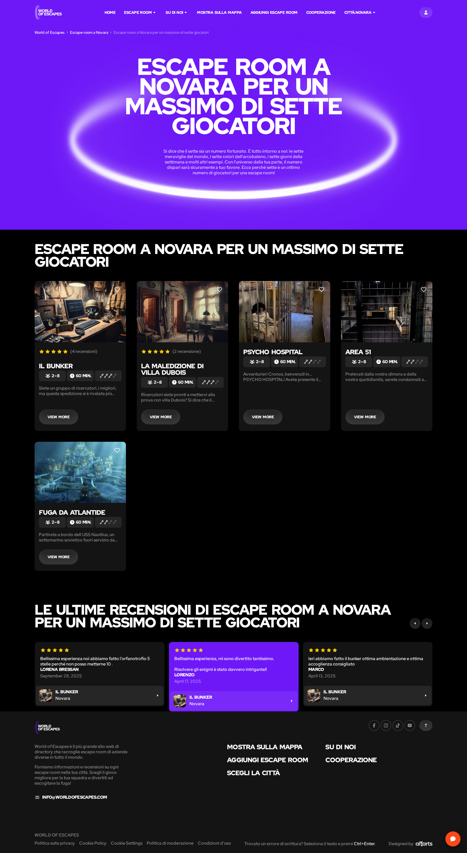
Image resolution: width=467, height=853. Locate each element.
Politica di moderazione (170, 843)
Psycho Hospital (272, 352)
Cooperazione (321, 12)
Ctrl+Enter (364, 844)
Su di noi (174, 12)
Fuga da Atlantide (72, 512)
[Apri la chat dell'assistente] (453, 839)
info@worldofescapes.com (74, 797)
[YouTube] (409, 725)
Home (110, 12)
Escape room (138, 12)
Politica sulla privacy (55, 843)
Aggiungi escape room (274, 12)
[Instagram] (386, 725)
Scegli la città (253, 773)
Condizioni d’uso (214, 843)
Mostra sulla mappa (219, 12)
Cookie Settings (126, 843)
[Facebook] (374, 725)
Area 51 (358, 352)
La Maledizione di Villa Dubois (172, 369)
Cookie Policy (92, 843)
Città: (357, 12)
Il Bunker (56, 366)
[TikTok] (397, 725)
